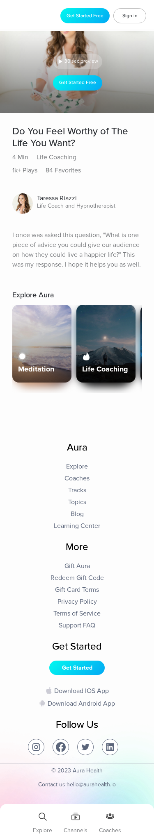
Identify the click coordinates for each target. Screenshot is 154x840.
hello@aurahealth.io (91, 784)
